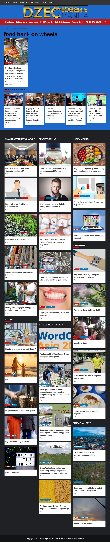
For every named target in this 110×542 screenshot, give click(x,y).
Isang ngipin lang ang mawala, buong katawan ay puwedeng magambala (52, 242)
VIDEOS (51, 2)
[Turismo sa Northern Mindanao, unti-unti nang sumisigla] (89, 438)
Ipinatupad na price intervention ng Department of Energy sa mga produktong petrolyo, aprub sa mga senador (13, 115)
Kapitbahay (84, 268)
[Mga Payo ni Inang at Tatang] (21, 427)
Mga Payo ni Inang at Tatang (17, 442)
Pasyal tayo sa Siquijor (83, 523)
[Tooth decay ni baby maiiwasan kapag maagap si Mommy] (55, 154)
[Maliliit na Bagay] (21, 458)
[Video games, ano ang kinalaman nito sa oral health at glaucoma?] (55, 263)
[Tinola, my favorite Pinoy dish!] (89, 295)
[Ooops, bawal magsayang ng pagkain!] (89, 397)
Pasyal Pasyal (78, 446)
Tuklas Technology (52, 348)
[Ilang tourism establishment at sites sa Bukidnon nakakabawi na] (89, 473)
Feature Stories (78, 22)
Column (43, 2)
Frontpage (9, 22)
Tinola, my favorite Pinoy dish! (87, 310)
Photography (24, 2)
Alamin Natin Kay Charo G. (13, 162)
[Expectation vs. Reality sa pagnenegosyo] (21, 189)
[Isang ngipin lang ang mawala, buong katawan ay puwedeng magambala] (55, 225)
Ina (6, 380)
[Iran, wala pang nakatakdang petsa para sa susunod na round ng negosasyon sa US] (55, 99)
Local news (9, 62)
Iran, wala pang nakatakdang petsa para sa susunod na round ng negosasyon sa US (54, 113)
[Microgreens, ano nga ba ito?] (21, 225)
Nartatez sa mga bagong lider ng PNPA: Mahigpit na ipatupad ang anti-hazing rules (96, 113)
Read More (8, 84)
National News (21, 22)
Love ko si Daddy (81, 343)
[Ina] (21, 365)
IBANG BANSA (52, 103)
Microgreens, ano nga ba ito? (17, 239)
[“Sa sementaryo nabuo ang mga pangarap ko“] (89, 361)
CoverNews (68, 538)
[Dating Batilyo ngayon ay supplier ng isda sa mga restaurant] (21, 293)
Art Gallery (35, 2)
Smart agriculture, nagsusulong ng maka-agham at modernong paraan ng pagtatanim (54, 432)
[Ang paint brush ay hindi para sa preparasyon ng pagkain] (89, 260)
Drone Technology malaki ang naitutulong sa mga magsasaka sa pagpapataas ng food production (54, 470)
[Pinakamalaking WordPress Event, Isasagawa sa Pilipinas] (55, 339)
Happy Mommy (85, 162)
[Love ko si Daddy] (89, 328)
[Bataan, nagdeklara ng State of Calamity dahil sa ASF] (21, 154)
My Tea (14, 343)
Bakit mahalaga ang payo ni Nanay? (20, 349)
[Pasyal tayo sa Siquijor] (89, 509)
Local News (33, 22)
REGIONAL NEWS (93, 22)
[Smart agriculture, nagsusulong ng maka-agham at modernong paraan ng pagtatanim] (55, 415)
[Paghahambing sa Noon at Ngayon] (21, 396)
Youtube (15, 2)
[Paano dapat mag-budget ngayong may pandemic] (89, 187)
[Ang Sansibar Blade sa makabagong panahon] (21, 257)
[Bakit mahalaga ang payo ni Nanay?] (21, 334)
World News (45, 22)
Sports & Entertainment (60, 22)
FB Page (6, 2)
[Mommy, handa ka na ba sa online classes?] (89, 221)
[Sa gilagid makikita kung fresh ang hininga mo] (55, 298)
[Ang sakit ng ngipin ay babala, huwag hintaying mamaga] (55, 189)
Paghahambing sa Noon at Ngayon (20, 411)
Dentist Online (51, 162)
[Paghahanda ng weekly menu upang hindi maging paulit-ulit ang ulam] (89, 154)
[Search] (105, 22)
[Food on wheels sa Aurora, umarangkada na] (16, 51)
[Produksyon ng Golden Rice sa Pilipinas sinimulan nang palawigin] (55, 491)
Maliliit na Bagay (12, 472)
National (8, 103)
